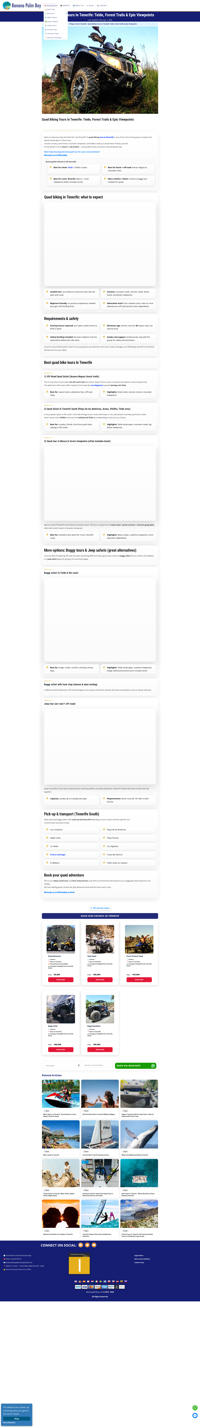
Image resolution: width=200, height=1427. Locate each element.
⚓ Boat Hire (49, 13)
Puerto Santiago (57, 854)
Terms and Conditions (142, 1259)
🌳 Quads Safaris (51, 21)
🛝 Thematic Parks (52, 33)
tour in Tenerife (107, 137)
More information (9, 1422)
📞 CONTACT (102, 5)
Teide (70, 167)
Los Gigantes (97, 385)
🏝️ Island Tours (51, 25)
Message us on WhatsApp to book (59, 892)
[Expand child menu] (66, 13)
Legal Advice (138, 1255)
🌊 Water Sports (51, 17)
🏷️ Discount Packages (53, 37)
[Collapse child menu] (57, 5)
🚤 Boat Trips (50, 9)
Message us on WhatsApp (55, 155)
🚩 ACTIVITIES (50, 5)
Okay (16, 1418)
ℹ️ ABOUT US (78, 5)
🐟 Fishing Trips (51, 29)
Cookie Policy (139, 1262)
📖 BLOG (90, 5)
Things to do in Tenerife (77, 24)
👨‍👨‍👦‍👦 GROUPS (65, 5)
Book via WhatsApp (129, 1065)
